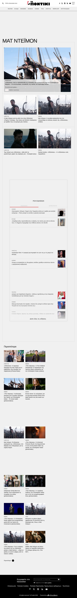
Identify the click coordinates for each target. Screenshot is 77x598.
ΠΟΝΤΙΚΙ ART (8, 80)
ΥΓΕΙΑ (26, 516)
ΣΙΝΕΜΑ (40, 116)
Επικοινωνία (12, 586)
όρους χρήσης (48, 582)
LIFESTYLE (6, 116)
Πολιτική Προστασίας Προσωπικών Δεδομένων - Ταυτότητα (49, 586)
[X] (62, 3)
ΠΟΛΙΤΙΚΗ (14, 292)
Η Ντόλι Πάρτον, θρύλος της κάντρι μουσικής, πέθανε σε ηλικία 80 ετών (33, 314)
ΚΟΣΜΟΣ (14, 209)
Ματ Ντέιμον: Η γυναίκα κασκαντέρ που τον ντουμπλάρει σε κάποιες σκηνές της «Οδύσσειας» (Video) (53, 120)
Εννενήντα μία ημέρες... (11, 87)
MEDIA (26, 544)
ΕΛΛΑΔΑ (13, 219)
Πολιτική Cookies (22, 586)
